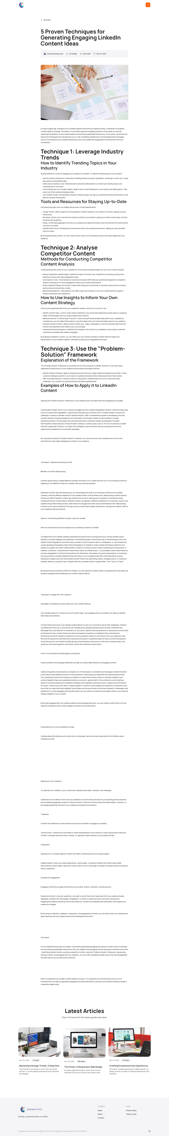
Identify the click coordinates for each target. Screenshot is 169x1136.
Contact (101, 1118)
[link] (22, 5)
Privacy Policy (131, 1110)
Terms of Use (131, 1114)
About (100, 1114)
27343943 (83, 1131)
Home (100, 1110)
